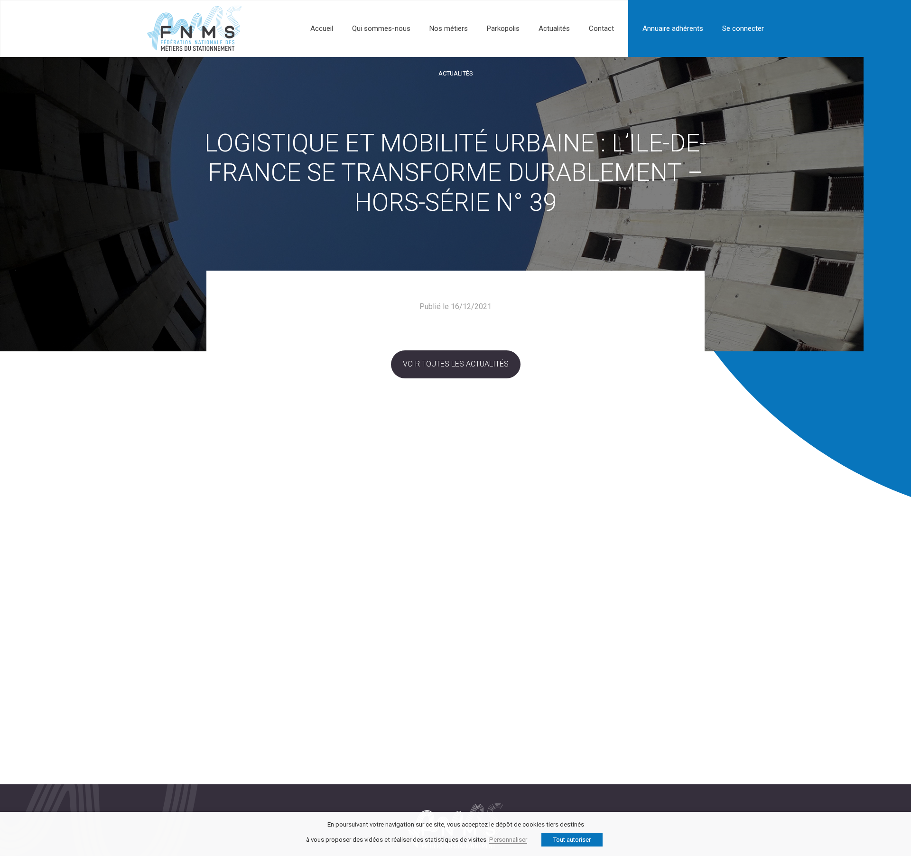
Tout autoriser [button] (572, 839)
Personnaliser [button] (508, 839)
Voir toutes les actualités (456, 363)
